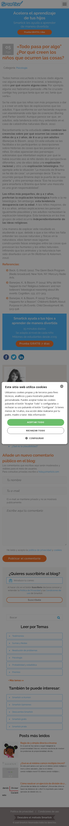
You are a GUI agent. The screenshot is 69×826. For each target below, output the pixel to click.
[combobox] (61, 386)
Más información (37, 414)
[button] (34, 438)
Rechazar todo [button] (35, 430)
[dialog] (34, 413)
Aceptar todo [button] (35, 422)
